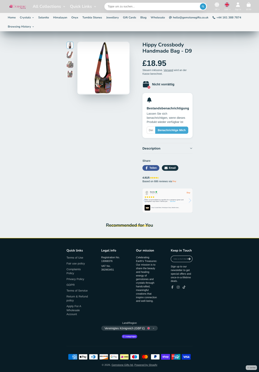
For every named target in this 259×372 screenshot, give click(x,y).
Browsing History (19, 27)
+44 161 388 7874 (228, 17)
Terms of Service (77, 290)
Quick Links (81, 6)
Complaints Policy (73, 271)
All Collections (47, 6)
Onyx (74, 17)
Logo (18, 6)
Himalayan (60, 17)
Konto (238, 6)
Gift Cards (129, 17)
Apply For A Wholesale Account (73, 310)
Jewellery (112, 17)
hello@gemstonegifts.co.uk (190, 17)
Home (12, 17)
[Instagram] (178, 287)
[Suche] (203, 6)
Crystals (25, 17)
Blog (143, 17)
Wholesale (158, 17)
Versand (168, 70)
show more (172, 201)
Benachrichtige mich (172, 130)
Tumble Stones (92, 17)
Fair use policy (75, 263)
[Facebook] (172, 287)
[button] (190, 200)
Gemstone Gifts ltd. (122, 365)
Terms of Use (74, 257)
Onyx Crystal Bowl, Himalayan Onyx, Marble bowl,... (165, 207)
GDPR (70, 284)
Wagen (248, 6)
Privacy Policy (75, 279)
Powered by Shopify (145, 365)
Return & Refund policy (77, 298)
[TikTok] (184, 287)
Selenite (43, 17)
